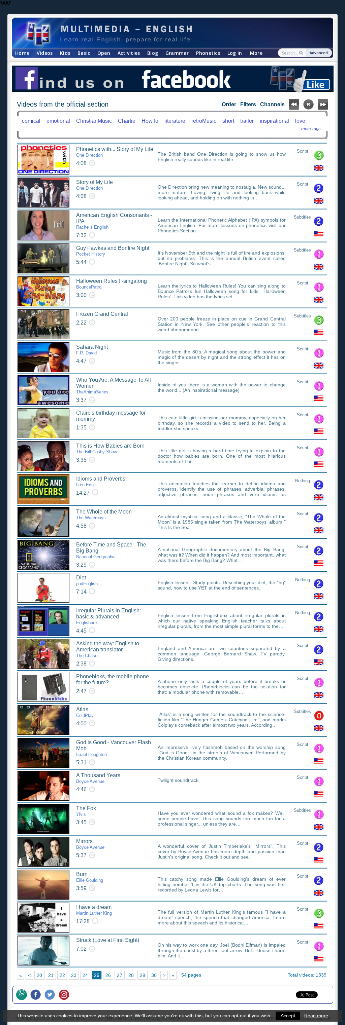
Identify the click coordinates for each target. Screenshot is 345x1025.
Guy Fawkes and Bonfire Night (112, 251)
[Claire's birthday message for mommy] (43, 423)
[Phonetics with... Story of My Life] (43, 160)
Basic (83, 53)
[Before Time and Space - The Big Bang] (43, 555)
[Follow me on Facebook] (37, 994)
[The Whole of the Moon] (43, 522)
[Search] (302, 53)
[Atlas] (43, 720)
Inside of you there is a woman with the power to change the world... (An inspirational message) (222, 387)
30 (154, 975)
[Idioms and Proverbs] (43, 489)
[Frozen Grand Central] (43, 324)
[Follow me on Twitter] (51, 994)
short (228, 121)
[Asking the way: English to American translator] (43, 654)
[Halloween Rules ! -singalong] (43, 291)
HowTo (150, 121)
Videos (45, 53)
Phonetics (208, 53)
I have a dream (94, 910)
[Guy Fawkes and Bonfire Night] (43, 258)
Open (103, 53)
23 (73, 975)
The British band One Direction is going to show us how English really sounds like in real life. (222, 156)
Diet (87, 580)
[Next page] (323, 108)
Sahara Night (92, 349)
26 (108, 975)
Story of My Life (94, 185)
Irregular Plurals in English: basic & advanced (108, 616)
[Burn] (43, 885)
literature (174, 121)
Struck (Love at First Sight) (107, 940)
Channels (272, 104)
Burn (89, 877)
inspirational (274, 121)
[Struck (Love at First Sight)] (43, 950)
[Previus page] (294, 108)
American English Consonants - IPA (114, 221)
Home (22, 53)
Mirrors (90, 844)
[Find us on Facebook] (172, 79)
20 (39, 975)
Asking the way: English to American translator (107, 649)
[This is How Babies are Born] (43, 456)
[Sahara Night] (43, 357)
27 (119, 975)
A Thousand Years (98, 778)
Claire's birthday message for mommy (111, 416)
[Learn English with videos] (167, 33)
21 (51, 975)
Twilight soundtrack (178, 780)
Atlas (85, 712)
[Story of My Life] (43, 192)
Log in (234, 53)
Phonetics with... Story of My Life (114, 152)
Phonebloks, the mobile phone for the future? (112, 679)
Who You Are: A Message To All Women (113, 385)
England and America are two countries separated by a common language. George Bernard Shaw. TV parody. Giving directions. (222, 654)
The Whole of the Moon (104, 514)
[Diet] (43, 588)
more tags (311, 128)
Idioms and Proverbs (100, 481)
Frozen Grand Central (102, 314)
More (256, 53)
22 (62, 975)
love (300, 121)
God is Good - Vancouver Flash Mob (113, 748)
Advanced (319, 52)
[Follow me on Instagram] (66, 994)
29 (142, 975)
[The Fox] (43, 819)
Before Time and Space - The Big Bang (111, 550)
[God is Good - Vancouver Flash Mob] (43, 753)
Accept (288, 1015)
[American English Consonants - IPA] (43, 225)
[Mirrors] (43, 852)
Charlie (126, 121)
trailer (247, 121)
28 (131, 975)
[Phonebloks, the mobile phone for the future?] (43, 687)
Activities (129, 53)
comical (31, 121)
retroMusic (203, 121)
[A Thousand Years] (43, 786)
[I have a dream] (43, 918)
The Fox (86, 811)
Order (229, 104)
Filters (248, 104)
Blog (152, 53)
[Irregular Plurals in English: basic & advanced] (43, 621)
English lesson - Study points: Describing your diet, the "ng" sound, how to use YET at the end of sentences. (222, 585)
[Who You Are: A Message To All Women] (43, 390)
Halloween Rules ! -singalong (111, 284)
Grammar (177, 53)
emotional (58, 121)
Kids (65, 53)
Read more (316, 1015)
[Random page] (308, 108)
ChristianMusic (94, 121)
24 (85, 975)
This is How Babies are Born (110, 448)
